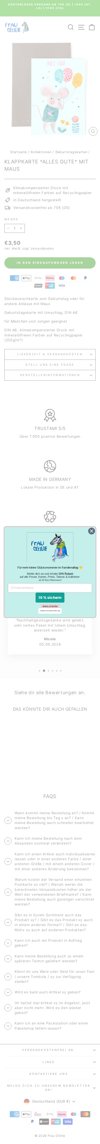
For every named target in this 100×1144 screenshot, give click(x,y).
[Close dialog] (91, 531)
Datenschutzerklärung (50, 611)
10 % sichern (50, 597)
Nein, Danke (50, 606)
